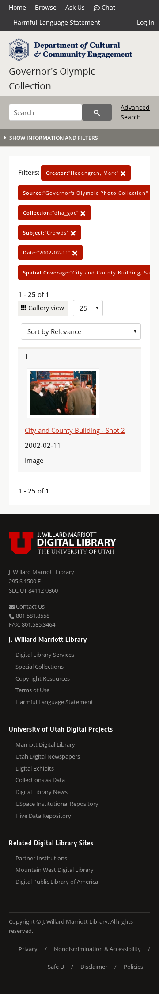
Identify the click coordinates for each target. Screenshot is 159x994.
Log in (146, 22)
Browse (46, 7)
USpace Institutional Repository (56, 804)
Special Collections (39, 666)
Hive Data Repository (43, 816)
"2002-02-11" (47, 252)
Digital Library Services (44, 655)
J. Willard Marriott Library (41, 572)
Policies (133, 967)
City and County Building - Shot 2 (75, 430)
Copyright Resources (42, 678)
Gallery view (45, 308)
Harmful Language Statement (56, 22)
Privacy (28, 949)
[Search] (97, 112)
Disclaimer (93, 967)
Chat (107, 7)
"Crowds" (47, 232)
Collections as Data (40, 780)
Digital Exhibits (34, 768)
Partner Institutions (41, 858)
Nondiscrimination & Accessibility (97, 949)
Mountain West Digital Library (54, 870)
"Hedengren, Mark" (83, 173)
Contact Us (30, 606)
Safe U (56, 967)
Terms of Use (32, 690)
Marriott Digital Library (45, 744)
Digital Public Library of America (56, 882)
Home (17, 7)
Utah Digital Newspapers (47, 756)
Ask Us (75, 7)
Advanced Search (135, 112)
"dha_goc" (51, 212)
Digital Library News (41, 792)
